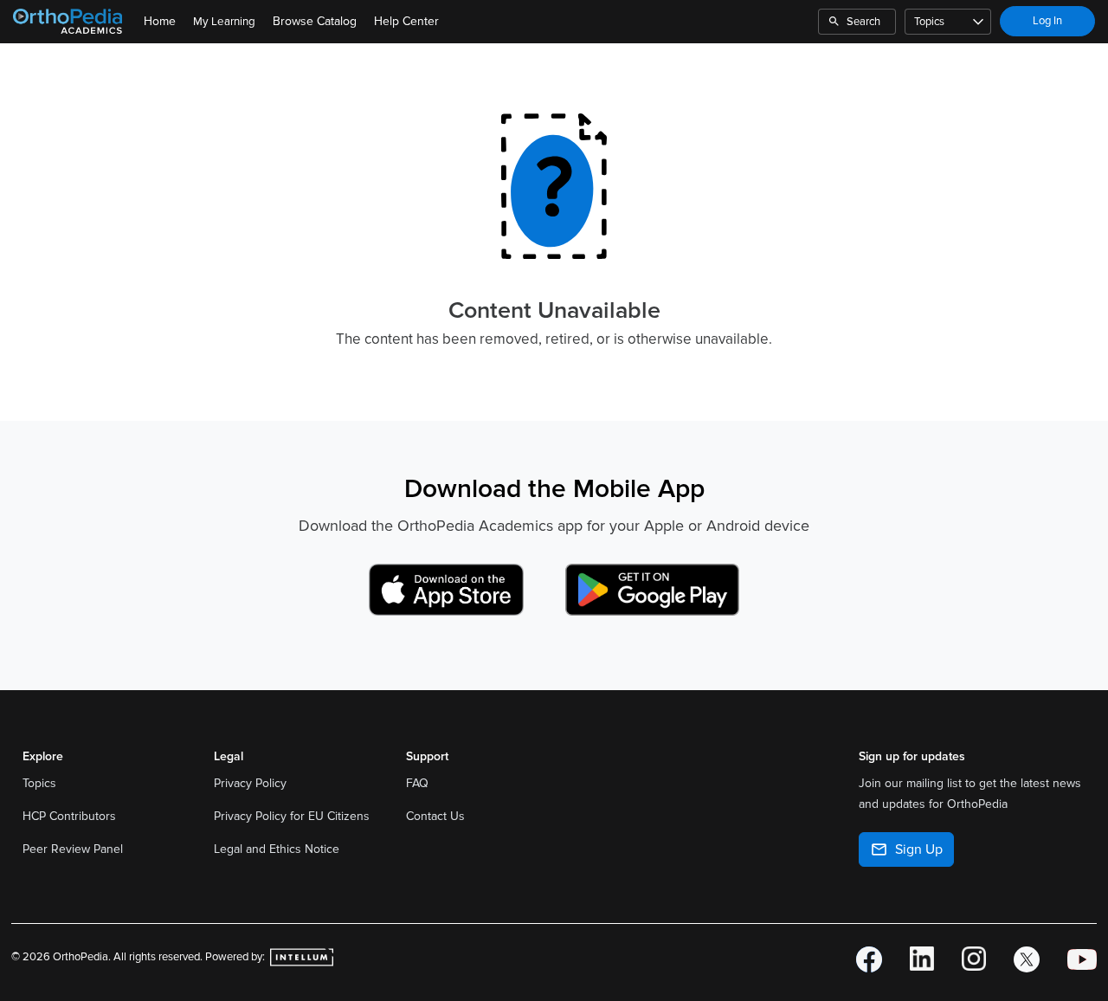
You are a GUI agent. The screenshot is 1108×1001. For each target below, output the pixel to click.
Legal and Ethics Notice (278, 849)
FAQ (417, 783)
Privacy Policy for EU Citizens (293, 816)
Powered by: (236, 957)
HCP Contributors (69, 816)
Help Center (406, 21)
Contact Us (435, 816)
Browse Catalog (315, 21)
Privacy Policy (252, 783)
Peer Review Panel (73, 849)
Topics (929, 22)
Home (160, 21)
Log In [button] (1047, 21)
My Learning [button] (224, 22)
